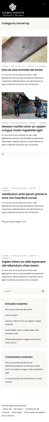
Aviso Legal (17, 412)
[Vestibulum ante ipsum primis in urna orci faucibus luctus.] (24, 168)
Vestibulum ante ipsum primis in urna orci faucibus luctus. (24, 196)
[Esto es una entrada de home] (24, 49)
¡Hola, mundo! (11, 315)
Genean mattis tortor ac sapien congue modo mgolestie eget (24, 128)
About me (7, 409)
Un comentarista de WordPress (19, 378)
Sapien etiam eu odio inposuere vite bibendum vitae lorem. (23, 263)
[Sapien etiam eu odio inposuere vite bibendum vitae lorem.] (24, 236)
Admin (6, 66)
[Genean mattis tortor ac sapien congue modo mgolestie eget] (24, 105)
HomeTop (31, 66)
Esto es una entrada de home (22, 70)
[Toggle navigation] (44, 4)
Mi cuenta (18, 409)
